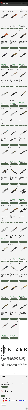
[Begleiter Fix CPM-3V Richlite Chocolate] (23, 55)
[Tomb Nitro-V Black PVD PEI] (5, 288)
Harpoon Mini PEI (12, 216)
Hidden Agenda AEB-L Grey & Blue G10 (4, 139)
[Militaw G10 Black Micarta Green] (5, 210)
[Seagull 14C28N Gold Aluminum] (5, 249)
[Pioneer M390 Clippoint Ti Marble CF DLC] (14, 249)
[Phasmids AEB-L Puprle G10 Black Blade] (5, 55)
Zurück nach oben (14, 373)
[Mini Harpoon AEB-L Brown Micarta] (23, 16)
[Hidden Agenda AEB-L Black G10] (23, 133)
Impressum (22, 408)
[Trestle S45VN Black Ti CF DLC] (23, 268)
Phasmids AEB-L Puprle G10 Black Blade (4, 61)
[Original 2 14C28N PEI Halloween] (5, 306)
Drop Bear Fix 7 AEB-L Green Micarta (5, 100)
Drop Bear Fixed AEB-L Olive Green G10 (14, 158)
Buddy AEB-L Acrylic (13, 119)
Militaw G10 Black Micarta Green (4, 217)
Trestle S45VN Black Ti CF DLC (23, 275)
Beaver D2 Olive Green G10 (14, 196)
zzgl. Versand (4, 26)
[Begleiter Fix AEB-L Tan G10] (14, 74)
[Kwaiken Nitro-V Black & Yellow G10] (14, 171)
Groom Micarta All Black (22, 196)
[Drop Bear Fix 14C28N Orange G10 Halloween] (14, 16)
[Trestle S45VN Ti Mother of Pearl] (14, 268)
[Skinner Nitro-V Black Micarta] (14, 306)
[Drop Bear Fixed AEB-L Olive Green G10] (14, 152)
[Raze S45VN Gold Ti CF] (23, 288)
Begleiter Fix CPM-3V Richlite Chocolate (22, 61)
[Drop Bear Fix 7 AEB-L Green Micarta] (5, 94)
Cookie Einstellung (3, 408)
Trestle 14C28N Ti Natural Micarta (23, 255)
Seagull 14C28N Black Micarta (22, 236)
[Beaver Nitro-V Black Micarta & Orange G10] (5, 191)
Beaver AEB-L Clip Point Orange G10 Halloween (4, 42)
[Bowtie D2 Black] (23, 210)
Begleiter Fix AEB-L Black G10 (4, 119)
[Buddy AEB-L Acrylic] (14, 113)
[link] (5, 341)
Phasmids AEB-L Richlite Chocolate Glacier (13, 42)
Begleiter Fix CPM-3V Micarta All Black (13, 100)
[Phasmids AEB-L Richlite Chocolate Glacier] (14, 35)
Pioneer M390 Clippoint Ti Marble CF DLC (13, 255)
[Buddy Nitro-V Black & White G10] (14, 133)
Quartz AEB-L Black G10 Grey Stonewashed (4, 22)
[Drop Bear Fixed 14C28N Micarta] (5, 171)
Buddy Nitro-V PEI (21, 80)
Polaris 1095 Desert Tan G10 (23, 99)
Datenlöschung (7, 408)
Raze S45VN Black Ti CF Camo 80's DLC (13, 332)
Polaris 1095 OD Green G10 (23, 119)
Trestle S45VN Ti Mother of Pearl (14, 275)
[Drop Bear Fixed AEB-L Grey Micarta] (23, 152)
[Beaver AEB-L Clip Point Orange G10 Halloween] (5, 35)
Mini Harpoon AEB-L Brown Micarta (23, 22)
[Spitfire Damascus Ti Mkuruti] (14, 230)
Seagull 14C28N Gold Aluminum (3, 255)
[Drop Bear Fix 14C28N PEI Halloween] (14, 55)
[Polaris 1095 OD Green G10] (23, 113)
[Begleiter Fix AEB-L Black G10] (5, 113)
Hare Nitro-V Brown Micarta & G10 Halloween (23, 42)
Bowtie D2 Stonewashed (4, 235)
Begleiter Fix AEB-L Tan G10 (14, 80)
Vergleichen (2, 11)
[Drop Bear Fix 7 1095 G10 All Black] (5, 74)
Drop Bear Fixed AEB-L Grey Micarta (23, 158)
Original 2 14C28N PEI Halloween (4, 313)
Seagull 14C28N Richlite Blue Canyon (5, 275)
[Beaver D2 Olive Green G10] (14, 191)
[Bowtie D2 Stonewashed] (5, 230)
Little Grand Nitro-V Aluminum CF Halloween (22, 313)
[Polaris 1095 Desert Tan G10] (23, 94)
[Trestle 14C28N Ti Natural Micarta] (23, 249)
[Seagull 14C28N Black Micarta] (23, 230)
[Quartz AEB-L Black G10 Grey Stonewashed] (5, 16)
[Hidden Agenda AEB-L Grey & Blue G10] (5, 133)
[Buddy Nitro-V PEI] (23, 74)
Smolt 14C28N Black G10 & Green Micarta (4, 158)
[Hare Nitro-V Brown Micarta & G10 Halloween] (23, 35)
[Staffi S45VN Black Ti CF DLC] (14, 288)
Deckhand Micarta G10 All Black (23, 178)
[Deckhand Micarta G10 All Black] (23, 171)
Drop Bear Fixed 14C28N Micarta (4, 178)
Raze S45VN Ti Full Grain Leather (4, 332)
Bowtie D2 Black (21, 216)
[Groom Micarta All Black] (23, 191)
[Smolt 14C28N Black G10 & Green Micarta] (5, 152)
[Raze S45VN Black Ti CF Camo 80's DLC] (14, 326)
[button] (25, 3)
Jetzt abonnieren (4, 386)
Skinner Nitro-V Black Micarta (13, 313)
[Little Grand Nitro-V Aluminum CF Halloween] (23, 306)
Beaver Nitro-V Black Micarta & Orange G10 (4, 197)
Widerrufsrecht (15, 408)
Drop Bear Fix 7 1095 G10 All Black (4, 81)
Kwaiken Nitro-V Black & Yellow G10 (13, 178)
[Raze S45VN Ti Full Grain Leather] (5, 326)
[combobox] (14, 5)
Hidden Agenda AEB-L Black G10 (23, 139)
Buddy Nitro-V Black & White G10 (13, 139)
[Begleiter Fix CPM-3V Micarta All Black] (14, 94)
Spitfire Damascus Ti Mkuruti (13, 236)
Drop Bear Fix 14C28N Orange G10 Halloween (13, 22)
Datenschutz (11, 408)
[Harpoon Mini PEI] (14, 210)
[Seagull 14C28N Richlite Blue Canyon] (5, 268)
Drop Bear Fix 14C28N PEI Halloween (13, 61)
